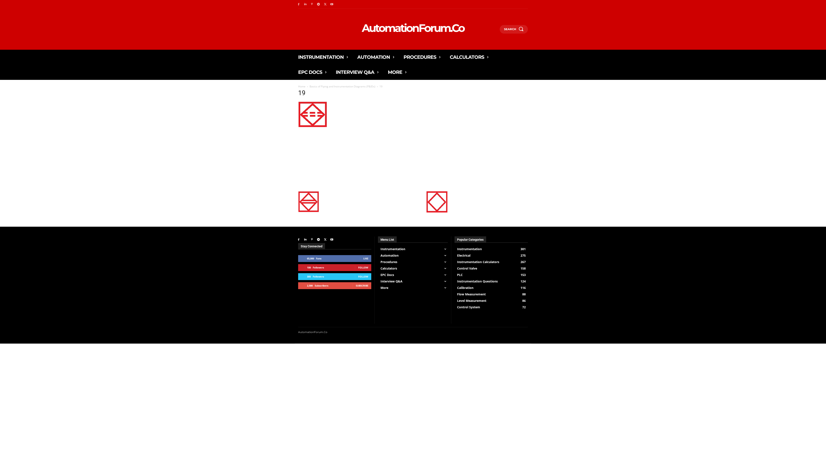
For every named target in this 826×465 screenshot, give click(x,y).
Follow (363, 267)
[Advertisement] (373, 159)
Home (301, 86)
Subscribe (362, 285)
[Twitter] (325, 4)
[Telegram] (318, 4)
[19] (312, 126)
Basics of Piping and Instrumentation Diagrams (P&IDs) (342, 86)
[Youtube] (332, 4)
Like (365, 258)
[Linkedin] (305, 4)
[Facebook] (298, 4)
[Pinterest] (312, 4)
